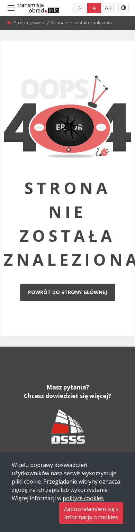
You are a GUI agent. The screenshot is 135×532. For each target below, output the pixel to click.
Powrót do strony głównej (67, 292)
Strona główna (29, 22)
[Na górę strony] (112, 488)
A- (80, 8)
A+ (108, 8)
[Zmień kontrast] (123, 8)
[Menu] (11, 8)
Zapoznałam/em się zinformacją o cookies (91, 513)
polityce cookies (83, 498)
